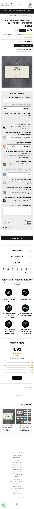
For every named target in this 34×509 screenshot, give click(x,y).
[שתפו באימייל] (31, 272)
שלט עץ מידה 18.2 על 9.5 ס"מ (23, 46)
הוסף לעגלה (15, 238)
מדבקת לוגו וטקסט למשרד (17, 474)
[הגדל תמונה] (4, 127)
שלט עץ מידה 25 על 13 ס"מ (24, 50)
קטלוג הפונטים (17, 486)
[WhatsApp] (4, 504)
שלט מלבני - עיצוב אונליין (17, 453)
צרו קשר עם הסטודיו (17, 493)
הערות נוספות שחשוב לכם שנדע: (20, 205)
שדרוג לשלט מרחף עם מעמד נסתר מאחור (18, 198)
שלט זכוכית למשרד (17, 472)
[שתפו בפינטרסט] (17, 269)
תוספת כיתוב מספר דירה (23, 161)
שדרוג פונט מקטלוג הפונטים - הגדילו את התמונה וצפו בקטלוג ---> (18, 133)
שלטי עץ (17, 460)
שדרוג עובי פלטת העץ (24, 143)
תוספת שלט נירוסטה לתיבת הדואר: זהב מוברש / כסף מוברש (18, 170)
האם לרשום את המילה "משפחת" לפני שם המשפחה (18, 114)
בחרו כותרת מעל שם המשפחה (21, 105)
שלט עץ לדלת (23, 16)
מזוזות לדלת (17, 479)
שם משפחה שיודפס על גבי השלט (20, 97)
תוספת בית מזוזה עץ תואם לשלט (21, 180)
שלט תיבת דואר (17, 462)
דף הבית (30, 16)
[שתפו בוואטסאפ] (13, 269)
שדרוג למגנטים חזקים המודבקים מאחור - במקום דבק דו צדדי (18, 152)
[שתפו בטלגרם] (8, 269)
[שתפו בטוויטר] (22, 269)
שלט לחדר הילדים (17, 467)
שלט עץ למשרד (17, 470)
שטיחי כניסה (17, 477)
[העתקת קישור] (26, 272)
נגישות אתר (17, 491)
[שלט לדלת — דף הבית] (30, 4)
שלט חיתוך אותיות (17, 465)
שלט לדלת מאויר (17, 455)
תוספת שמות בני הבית (24, 124)
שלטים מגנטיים (17, 458)
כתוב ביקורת (17, 378)
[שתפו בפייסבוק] (26, 269)
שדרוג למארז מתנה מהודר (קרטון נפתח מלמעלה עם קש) (18, 189)
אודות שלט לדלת (17, 484)
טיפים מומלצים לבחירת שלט (17, 489)
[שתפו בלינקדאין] (4, 269)
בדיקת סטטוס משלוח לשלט (17, 482)
